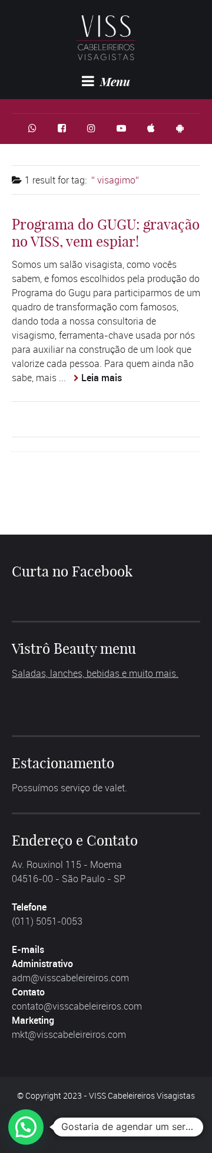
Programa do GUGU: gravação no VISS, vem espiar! (106, 232)
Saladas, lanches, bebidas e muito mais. (95, 673)
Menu (113, 81)
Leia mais (101, 377)
